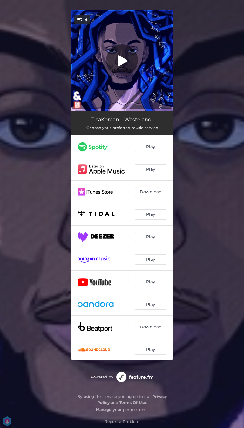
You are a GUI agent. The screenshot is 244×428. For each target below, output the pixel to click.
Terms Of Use (132, 402)
